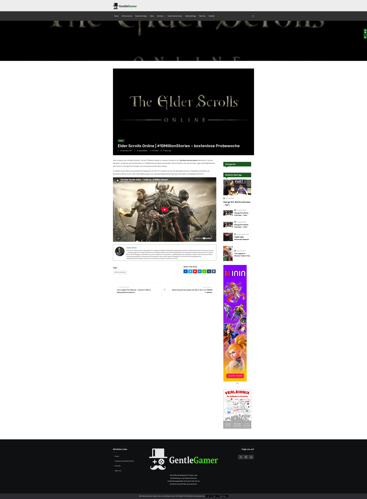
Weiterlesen (223, 496)
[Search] (253, 16)
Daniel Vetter (143, 151)
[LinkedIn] (200, 271)
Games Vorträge (141, 16)
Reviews (160, 16)
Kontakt (211, 16)
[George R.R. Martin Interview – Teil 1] (237, 187)
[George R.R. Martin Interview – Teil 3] (228, 224)
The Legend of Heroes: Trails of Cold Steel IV (242, 256)
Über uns (202, 16)
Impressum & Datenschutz (124, 461)
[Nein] (365, 496)
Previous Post (124, 287)
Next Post (206, 287)
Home (116, 16)
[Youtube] (195, 271)
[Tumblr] (209, 271)
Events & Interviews (175, 16)
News (152, 16)
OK (208, 496)
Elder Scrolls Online (120, 272)
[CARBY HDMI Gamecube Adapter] (228, 237)
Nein (214, 496)
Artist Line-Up (127, 16)
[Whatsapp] (204, 271)
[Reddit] (214, 271)
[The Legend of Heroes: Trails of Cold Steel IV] (228, 253)
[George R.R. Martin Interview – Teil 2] (228, 213)
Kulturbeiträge (190, 16)
